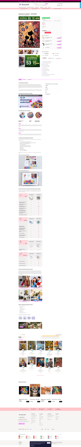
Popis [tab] (20, 79)
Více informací (60, 434)
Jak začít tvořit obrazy (21, 1)
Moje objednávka (42, 1)
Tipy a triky (32, 419)
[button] (59, 334)
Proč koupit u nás (33, 422)
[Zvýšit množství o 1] (44, 32)
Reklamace (40, 419)
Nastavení (32, 445)
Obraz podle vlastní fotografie (51, 415)
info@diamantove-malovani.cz (23, 419)
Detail (27, 401)
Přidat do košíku (48, 32)
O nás (24, 1)
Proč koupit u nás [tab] (29, 79)
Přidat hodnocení (21, 339)
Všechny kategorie (49, 419)
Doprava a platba (34, 1)
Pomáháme (57, 419)
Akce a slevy (40, 423)
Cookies (40, 422)
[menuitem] (22, 7)
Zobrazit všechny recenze (40, 375)
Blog (26, 1)
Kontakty (38, 1)
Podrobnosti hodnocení (26, 15)
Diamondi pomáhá (30, 1)
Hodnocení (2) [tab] (24, 79)
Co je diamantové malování (34, 415)
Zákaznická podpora (21, 421)
